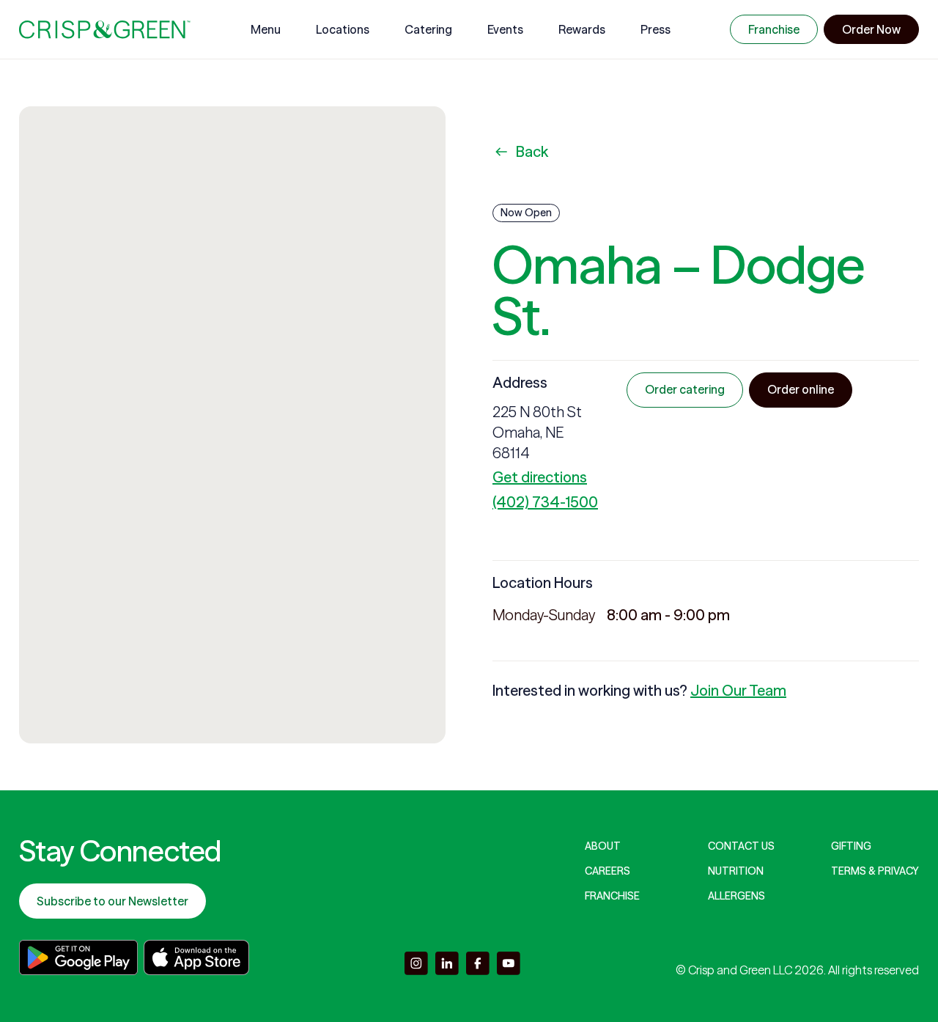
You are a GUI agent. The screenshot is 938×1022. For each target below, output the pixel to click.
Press (655, 29)
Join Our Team (738, 690)
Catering (428, 29)
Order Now (871, 29)
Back (532, 151)
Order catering (685, 389)
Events (505, 29)
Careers (607, 871)
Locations (342, 29)
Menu (266, 29)
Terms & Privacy (875, 871)
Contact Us (741, 846)
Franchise (773, 29)
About (603, 846)
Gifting (851, 846)
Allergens (736, 895)
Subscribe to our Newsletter (112, 901)
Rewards (581, 29)
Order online (800, 389)
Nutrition (736, 871)
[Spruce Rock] (105, 30)
